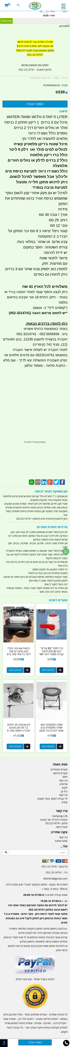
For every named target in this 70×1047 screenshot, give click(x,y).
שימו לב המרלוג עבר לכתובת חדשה (35, 41)
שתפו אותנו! (61, 841)
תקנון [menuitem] (64, 787)
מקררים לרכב (59, 1023)
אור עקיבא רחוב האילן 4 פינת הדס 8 (35, 46)
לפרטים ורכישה (48, 670)
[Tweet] (56, 481)
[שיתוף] (60, 670)
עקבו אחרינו (59, 832)
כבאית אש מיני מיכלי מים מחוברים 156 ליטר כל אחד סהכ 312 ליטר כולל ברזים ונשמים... (19, 654)
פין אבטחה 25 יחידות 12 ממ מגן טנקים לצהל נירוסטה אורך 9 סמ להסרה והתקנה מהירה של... (18, 730)
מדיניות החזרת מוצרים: (51, 527)
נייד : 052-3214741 (56, 872)
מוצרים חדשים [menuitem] (60, 773)
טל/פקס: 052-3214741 (54, 866)
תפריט (63, 8)
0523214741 (53, 823)
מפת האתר (59, 764)
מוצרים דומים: (58, 600)
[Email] (37, 481)
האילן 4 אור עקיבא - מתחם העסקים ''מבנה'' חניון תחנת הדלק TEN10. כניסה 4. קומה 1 (36, 887)
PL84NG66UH (51, 85)
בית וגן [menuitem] (64, 791)
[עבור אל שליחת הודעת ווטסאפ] (65, 551)
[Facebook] (62, 481)
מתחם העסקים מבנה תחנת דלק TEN (35, 50)
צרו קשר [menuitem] (63, 780)
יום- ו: (35, 911)
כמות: (49, 13)
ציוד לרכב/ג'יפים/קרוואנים (40, 78)
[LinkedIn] (44, 481)
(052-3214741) (19, 313)
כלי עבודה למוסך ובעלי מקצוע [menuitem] (52, 798)
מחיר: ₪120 (49, 15)
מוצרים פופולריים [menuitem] (59, 769)
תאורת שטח (9, 1019)
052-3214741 (35, 54)
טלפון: (64, 823)
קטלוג (56, 78)
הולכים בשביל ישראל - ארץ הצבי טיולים (35, 979)
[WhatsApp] (31, 481)
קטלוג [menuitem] (64, 802)
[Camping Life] (35, 6)
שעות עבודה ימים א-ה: (45, 894)
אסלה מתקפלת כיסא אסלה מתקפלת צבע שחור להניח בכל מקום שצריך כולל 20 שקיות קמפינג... (51, 730)
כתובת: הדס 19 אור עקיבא (53, 819)
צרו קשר (61, 811)
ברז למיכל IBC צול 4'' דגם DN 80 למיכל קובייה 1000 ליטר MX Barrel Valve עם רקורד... (52, 654)
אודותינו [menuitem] (63, 784)
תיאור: (63, 111)
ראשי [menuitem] (65, 776)
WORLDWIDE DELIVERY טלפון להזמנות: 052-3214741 (35, 67)
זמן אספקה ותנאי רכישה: (50, 491)
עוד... (63, 846)
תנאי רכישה (61, 827)
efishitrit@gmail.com (55, 878)
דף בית (64, 78)
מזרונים (47, 1023)
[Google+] (50, 481)
